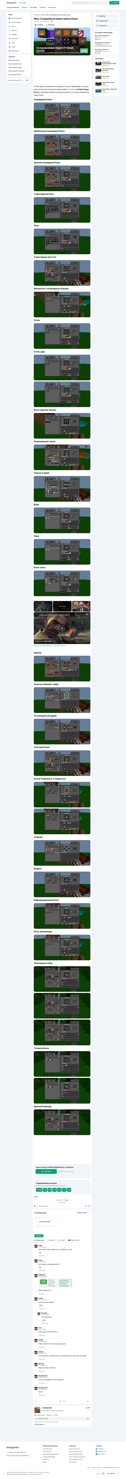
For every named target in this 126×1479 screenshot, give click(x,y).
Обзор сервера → (39, 1424)
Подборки (46, 1459)
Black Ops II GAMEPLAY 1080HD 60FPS (54, 615)
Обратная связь (96, 1467)
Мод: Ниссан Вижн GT (101, 49)
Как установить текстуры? (17, 71)
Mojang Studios (23, 1474)
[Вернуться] (4, 1473)
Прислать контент (14, 60)
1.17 (64, 1190)
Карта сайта (73, 1462)
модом (72, 89)
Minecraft (9, 1474)
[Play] (81, 606)
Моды (43, 15)
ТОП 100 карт (47, 1451)
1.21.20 (39, 1190)
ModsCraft (37, 15)
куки (21, 80)
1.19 (54, 1190)
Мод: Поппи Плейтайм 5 (102, 35)
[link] (37, 615)
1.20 (49, 1190)
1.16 (69, 1190)
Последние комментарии (50, 1454)
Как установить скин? (15, 74)
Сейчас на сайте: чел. (17, 1452)
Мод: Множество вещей (102, 42)
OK (27, 80)
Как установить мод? (15, 64)
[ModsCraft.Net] (13, 1447)
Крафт (36, 1196)
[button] (97, 1473)
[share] (86, 614)
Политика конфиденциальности (110, 1467)
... (57, 25)
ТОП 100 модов (47, 1449)
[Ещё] (47, 1256)
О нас (88, 1467)
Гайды (44, 1462)
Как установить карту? (15, 67)
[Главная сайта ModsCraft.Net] (12, 3)
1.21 (45, 1190)
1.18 (59, 1190)
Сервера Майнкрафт (49, 1457)
